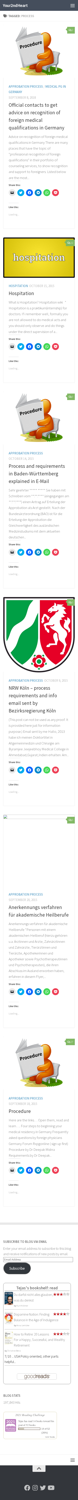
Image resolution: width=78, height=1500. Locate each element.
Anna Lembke (22, 1325)
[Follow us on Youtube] (51, 1488)
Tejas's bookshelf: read (37, 1287)
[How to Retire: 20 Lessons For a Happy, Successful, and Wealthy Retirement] (9, 1343)
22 (72, 242)
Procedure (20, 1111)
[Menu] (72, 5)
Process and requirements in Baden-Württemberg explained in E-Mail (37, 473)
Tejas (20, 1421)
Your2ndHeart (15, 5)
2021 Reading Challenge (30, 1415)
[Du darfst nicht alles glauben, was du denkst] (9, 1304)
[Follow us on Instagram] (35, 1488)
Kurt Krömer (22, 1305)
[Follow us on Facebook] (27, 1488)
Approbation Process (26, 86)
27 (72, 1041)
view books (50, 1436)
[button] (39, 51)
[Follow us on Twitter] (43, 1488)
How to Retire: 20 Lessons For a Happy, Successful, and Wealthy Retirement (39, 1339)
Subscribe (17, 1268)
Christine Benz (14, 1350)
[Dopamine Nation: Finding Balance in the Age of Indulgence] (9, 1323)
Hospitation (18, 286)
